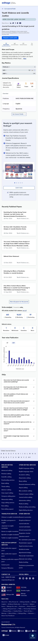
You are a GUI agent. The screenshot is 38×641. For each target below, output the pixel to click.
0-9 (29, 457)
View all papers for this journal (19, 301)
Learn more (19, 187)
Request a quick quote (10, 37)
